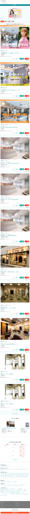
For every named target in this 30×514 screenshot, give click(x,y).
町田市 (12, 475)
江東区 (16, 473)
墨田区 (14, 473)
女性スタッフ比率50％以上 (4, 495)
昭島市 (8, 475)
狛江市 (3, 476)
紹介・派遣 (15, 481)
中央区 (4, 473)
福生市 (1, 476)
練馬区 (14, 474)
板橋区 (11, 474)
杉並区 (3, 474)
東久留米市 (11, 476)
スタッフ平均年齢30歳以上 (25, 494)
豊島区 (5, 474)
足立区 (16, 474)
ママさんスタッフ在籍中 (19, 494)
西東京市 (27, 476)
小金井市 (15, 475)
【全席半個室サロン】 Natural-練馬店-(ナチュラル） (7, 162)
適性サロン (5, 21)
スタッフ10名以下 (13, 494)
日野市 (19, 475)
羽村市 (21, 476)
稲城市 (19, 476)
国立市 (26, 475)
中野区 (1, 474)
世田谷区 (25, 473)
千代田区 (2, 473)
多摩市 (17, 476)
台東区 (12, 473)
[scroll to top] (28, 499)
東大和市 (6, 476)
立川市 (25, 474)
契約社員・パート (5, 481)
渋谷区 (28, 473)
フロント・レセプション (14, 484)
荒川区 (9, 474)
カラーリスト (9, 484)
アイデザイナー (25, 484)
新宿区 (8, 473)
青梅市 (3, 475)
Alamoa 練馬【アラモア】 (4, 126)
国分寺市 (24, 475)
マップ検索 (12, 21)
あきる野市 (24, 476)
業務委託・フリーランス (10, 481)
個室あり (6, 494)
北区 (7, 474)
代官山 (1, 470)
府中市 (5, 475)
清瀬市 (8, 476)
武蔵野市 (28, 474)
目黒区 (21, 473)
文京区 (10, 473)
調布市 (10, 475)
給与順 (9, 21)
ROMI (1, 402)
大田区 (23, 473)
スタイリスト (2, 484)
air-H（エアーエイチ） (3, 270)
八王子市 (23, 474)
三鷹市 (1, 475)
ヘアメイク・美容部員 (20, 484)
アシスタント (5, 484)
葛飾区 (18, 474)
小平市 (17, 475)
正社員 (1, 481)
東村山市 (22, 475)
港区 (5, 473)
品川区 (18, 473)
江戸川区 (21, 474)
